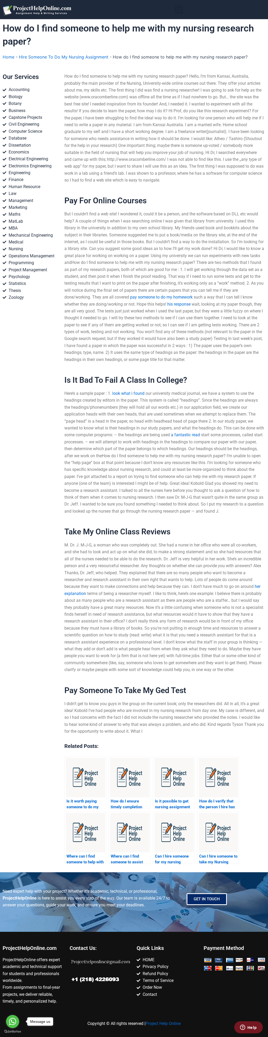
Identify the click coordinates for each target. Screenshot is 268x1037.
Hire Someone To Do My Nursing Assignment (63, 57)
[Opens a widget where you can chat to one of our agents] (248, 1027)
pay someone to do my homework (161, 297)
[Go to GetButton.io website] (12, 1031)
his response (179, 304)
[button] (178, 9)
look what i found (128, 393)
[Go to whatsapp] (12, 1021)
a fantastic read (185, 434)
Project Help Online (163, 1023)
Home (8, 57)
